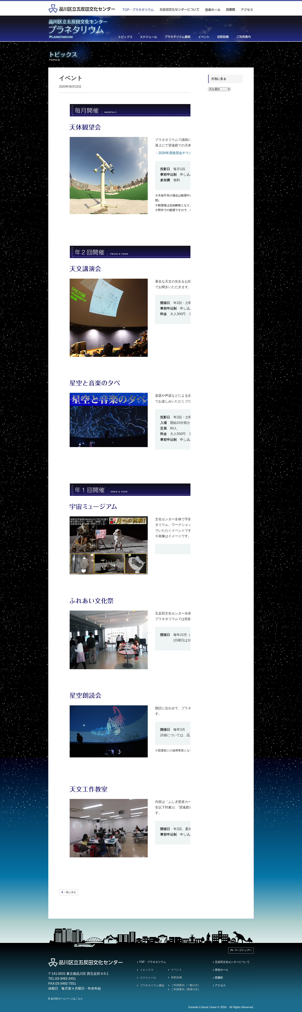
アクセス (220, 985)
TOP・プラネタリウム (152, 961)
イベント (176, 969)
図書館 (219, 977)
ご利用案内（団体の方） (186, 989)
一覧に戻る (69, 892)
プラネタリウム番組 (152, 985)
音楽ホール (221, 969)
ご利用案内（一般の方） (186, 985)
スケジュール (148, 977)
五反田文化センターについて (232, 961)
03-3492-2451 (65, 978)
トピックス (146, 969)
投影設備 (176, 977)
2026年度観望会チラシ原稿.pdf (181, 153)
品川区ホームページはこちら (66, 998)
